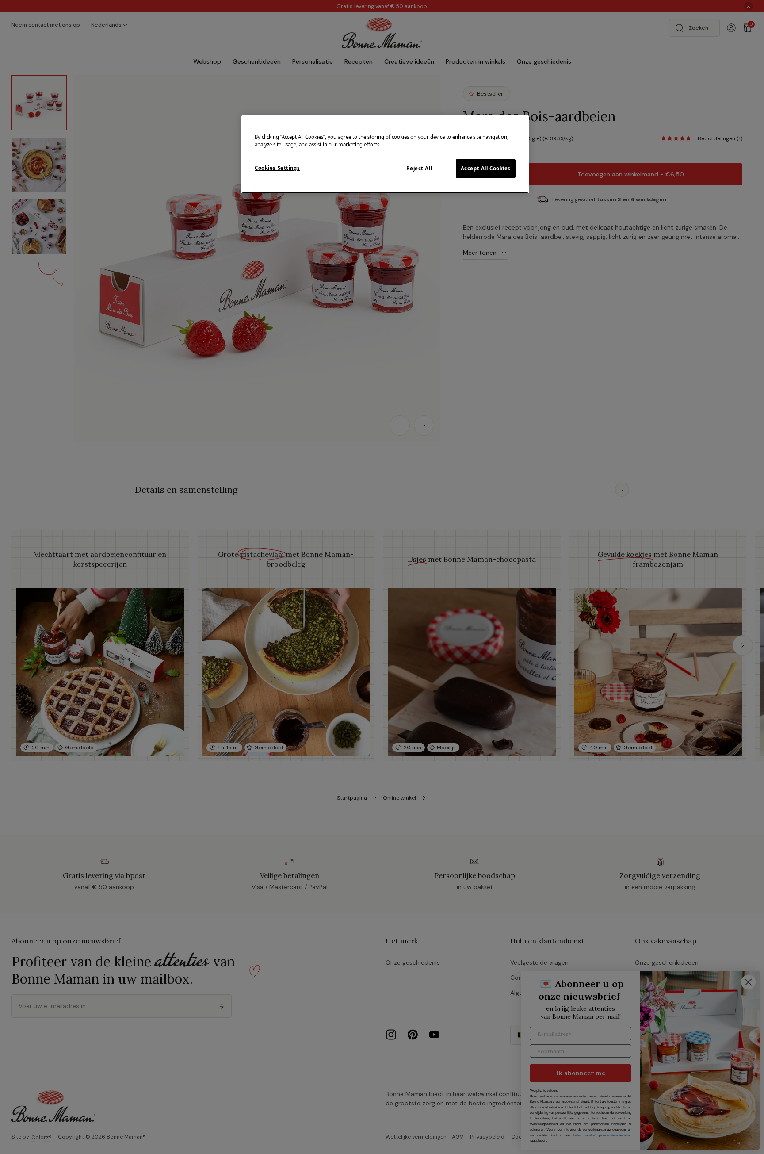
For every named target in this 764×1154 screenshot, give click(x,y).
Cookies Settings (277, 168)
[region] (385, 154)
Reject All (419, 168)
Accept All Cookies (486, 168)
